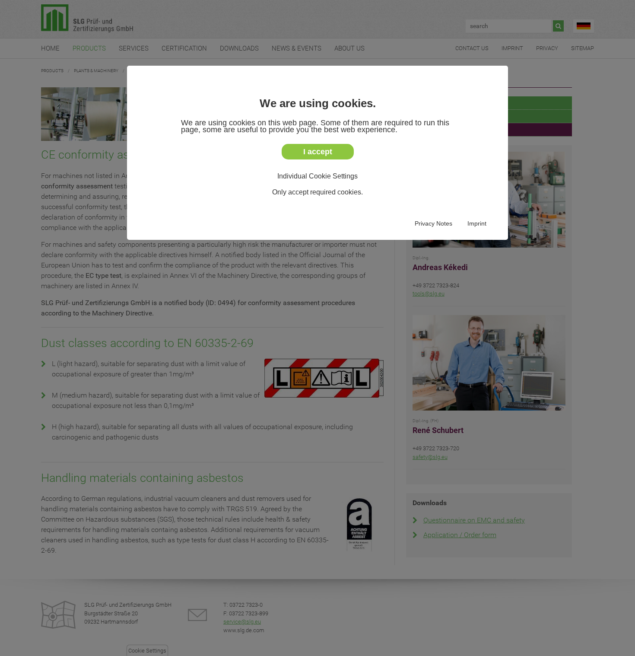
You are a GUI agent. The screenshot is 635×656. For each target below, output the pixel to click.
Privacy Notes (433, 223)
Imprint (476, 223)
